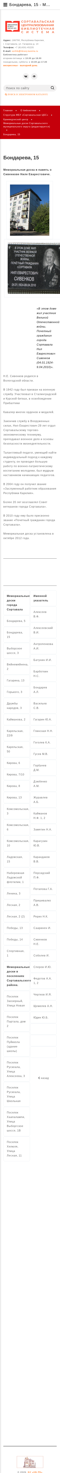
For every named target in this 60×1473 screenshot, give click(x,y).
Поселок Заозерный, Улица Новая (16, 1001)
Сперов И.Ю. (43, 967)
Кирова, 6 (13, 763)
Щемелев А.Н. (43, 1006)
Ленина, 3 (13, 893)
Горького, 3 (14, 692)
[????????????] (30, 26)
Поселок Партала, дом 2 (16, 1021)
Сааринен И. (42, 928)
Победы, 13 (15, 928)
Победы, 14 (15, 939)
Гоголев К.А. (42, 742)
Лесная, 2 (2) (16, 916)
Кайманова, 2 (16, 719)
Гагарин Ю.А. (43, 719)
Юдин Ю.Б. (41, 1017)
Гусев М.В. (41, 754)
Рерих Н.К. (41, 916)
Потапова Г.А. (43, 889)
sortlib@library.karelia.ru (25, 51)
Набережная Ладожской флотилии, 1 (15, 877)
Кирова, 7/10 (15, 774)
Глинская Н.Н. (43, 731)
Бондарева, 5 (16, 621)
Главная (8, 110)
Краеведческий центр (15, 119)
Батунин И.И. (43, 660)
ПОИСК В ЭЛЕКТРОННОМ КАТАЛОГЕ (27, 95)
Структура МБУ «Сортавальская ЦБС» (25, 115)
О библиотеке (28, 110)
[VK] (26, 76)
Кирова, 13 (14, 797)
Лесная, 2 (13, 905)
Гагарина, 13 (15, 680)
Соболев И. (42, 955)
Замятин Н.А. (43, 829)
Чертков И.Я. (43, 994)
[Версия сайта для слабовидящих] (34, 76)
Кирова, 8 (13, 786)
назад (44, 1078)
